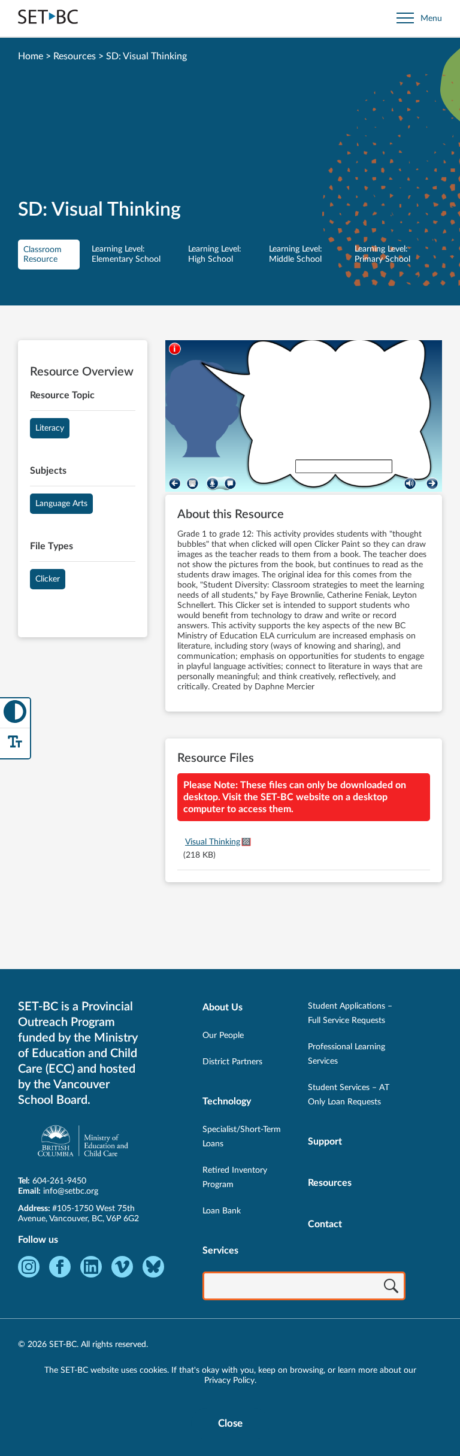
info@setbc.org (70, 1191)
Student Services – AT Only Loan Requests (348, 1094)
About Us (222, 1007)
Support (325, 1141)
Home (30, 56)
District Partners (232, 1062)
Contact (325, 1224)
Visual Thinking (212, 842)
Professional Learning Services (346, 1054)
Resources (74, 56)
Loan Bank (221, 1211)
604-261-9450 (59, 1181)
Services (220, 1250)
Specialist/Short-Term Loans (241, 1136)
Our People (223, 1035)
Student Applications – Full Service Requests (350, 1013)
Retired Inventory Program (234, 1177)
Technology (226, 1101)
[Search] (391, 1287)
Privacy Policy (229, 1380)
